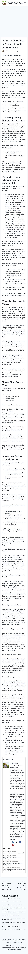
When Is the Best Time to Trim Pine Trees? (11, 901)
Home (4, 939)
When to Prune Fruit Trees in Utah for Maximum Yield (13, 864)
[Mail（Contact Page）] (13, 841)
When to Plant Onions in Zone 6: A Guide (14, 853)
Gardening (14, 855)
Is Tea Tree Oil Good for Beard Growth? (10, 915)
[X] (16, 841)
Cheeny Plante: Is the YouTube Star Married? (11, 926)
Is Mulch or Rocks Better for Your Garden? (11, 898)
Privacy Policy (17, 942)
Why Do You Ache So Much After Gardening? (11, 858)
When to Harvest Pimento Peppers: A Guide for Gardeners (21, 885)
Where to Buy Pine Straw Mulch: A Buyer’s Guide (12, 904)
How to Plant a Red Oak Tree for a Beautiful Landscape (13, 912)
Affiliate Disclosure (19, 939)
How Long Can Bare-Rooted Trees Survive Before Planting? (7, 885)
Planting (16, 51)
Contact (8, 942)
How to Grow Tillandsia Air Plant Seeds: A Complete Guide (14, 870)
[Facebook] (20, 841)
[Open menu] (25, 3)
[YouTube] (13, 845)
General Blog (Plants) (16, 867)
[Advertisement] (14, 20)
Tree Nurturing (14, 861)
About (10, 939)
